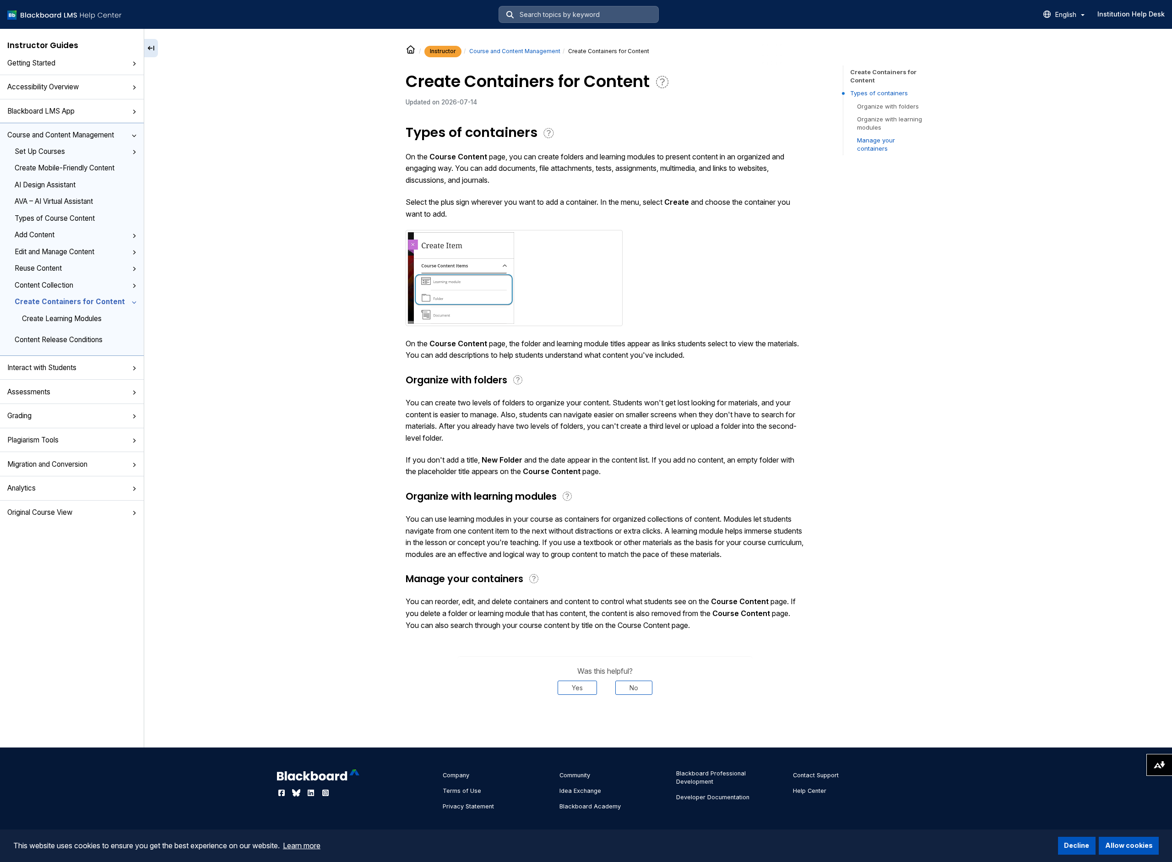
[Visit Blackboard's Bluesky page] (297, 792)
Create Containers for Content (70, 301)
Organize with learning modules (889, 123)
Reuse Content (38, 268)
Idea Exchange (580, 790)
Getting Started (31, 63)
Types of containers (879, 93)
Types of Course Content (55, 218)
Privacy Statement (468, 806)
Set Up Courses (40, 151)
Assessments (28, 391)
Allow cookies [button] (1129, 845)
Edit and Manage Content (54, 251)
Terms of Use (462, 790)
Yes (577, 688)
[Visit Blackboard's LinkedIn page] (311, 792)
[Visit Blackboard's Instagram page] (325, 792)
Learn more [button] (301, 845)
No (633, 688)
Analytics (21, 488)
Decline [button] (1076, 845)
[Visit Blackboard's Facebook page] (282, 792)
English (1066, 14)
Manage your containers (876, 144)
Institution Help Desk (1131, 14)
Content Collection (44, 285)
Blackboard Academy (590, 806)
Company (456, 775)
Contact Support (816, 775)
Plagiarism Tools (33, 440)
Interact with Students (41, 367)
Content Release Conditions (59, 339)
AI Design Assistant (45, 184)
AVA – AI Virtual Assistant (54, 201)
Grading (19, 415)
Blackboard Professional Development (711, 777)
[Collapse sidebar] (151, 48)
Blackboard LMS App (41, 111)
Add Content (34, 234)
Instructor (443, 51)
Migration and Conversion (47, 464)
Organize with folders (888, 106)
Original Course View (39, 512)
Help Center (809, 790)
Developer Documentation (712, 797)
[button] (134, 63)
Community (574, 775)
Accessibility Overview (43, 86)
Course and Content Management (60, 135)
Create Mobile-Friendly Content (64, 168)
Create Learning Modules (62, 318)
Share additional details (604, 722)
